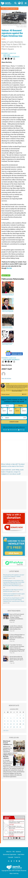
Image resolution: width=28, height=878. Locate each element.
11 (4, 721)
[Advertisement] (14, 452)
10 (23, 718)
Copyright (10, 857)
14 (14, 721)
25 (4, 727)
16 (20, 721)
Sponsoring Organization (9, 854)
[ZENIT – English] (8, 3)
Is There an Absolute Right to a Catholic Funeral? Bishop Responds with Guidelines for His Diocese (16, 637)
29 (17, 727)
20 (11, 724)
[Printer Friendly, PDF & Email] (6, 275)
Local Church (5, 8)
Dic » (7, 730)
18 (4, 724)
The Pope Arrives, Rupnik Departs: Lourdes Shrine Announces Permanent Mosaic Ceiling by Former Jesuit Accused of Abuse (13, 599)
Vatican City (14, 8)
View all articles (6, 378)
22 (17, 724)
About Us (8, 851)
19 (7, 724)
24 (23, 724)
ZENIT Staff (6, 55)
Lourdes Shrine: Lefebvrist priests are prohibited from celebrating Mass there (16, 627)
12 (7, 721)
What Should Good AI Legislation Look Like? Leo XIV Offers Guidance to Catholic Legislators (13, 576)
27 (11, 727)
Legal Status (20, 854)
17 (23, 721)
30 (20, 727)
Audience (18, 851)
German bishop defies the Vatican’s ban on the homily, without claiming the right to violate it (16, 659)
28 (14, 727)
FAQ (13, 851)
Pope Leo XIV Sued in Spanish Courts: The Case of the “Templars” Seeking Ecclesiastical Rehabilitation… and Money (16, 617)
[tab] (8, 817)
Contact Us (17, 857)
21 (14, 724)
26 (7, 727)
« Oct (4, 730)
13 (11, 721)
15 (17, 721)
